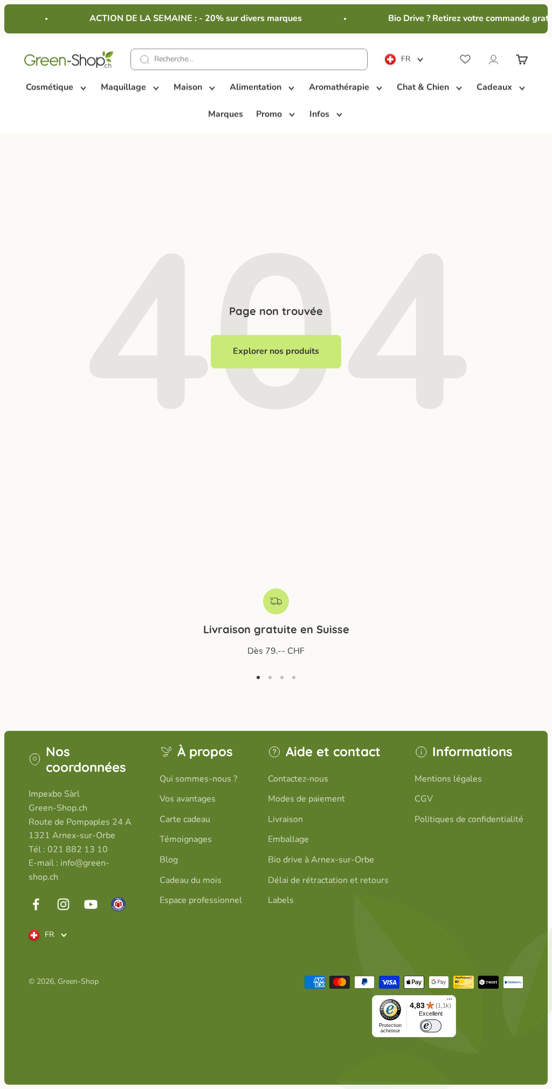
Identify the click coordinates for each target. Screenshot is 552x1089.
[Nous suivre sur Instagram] (63, 904)
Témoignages (186, 839)
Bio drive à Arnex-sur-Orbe (321, 860)
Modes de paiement (306, 799)
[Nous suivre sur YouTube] (91, 904)
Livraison (285, 819)
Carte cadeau (185, 819)
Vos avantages (188, 799)
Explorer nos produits (276, 351)
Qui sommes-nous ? (198, 779)
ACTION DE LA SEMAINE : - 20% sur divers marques (192, 18)
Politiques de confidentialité (469, 819)
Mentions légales (448, 779)
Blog (169, 860)
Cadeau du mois (191, 880)
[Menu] (449, 1001)
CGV (424, 799)
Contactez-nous (298, 779)
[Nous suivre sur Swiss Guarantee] (118, 904)
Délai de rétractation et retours (328, 880)
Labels (281, 900)
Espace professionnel (201, 900)
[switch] (430, 1025)
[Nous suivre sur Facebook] (36, 904)
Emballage (288, 839)
